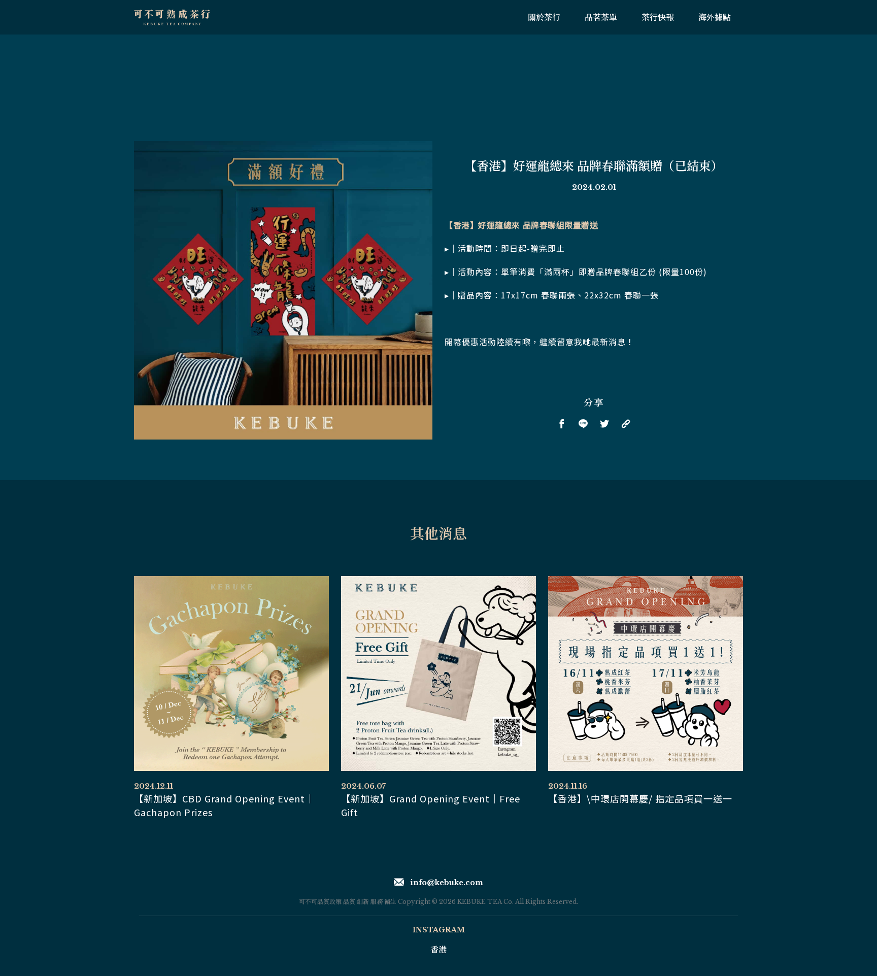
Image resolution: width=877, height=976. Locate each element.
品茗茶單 (601, 17)
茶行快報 (658, 17)
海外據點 (714, 17)
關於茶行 (544, 17)
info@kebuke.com (446, 882)
